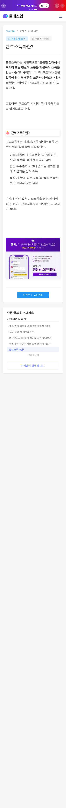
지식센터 (10, 31)
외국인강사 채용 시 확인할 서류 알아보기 (30, 337)
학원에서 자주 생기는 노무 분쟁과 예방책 (30, 343)
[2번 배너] (32, 9)
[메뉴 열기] (60, 16)
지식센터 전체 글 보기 (33, 365)
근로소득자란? (16, 349)
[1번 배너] (29, 9)
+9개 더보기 (33, 355)
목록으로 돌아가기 (33, 294)
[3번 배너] (35, 9)
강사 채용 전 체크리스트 (21, 332)
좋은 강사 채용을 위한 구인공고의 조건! (29, 326)
